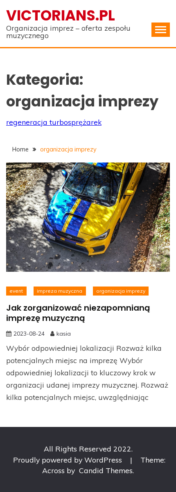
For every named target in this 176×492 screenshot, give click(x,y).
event (16, 291)
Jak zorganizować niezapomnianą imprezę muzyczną (78, 313)
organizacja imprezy (120, 291)
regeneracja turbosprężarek (54, 121)
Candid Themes (106, 470)
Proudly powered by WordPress (68, 459)
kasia (63, 333)
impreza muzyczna (59, 291)
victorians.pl (60, 15)
